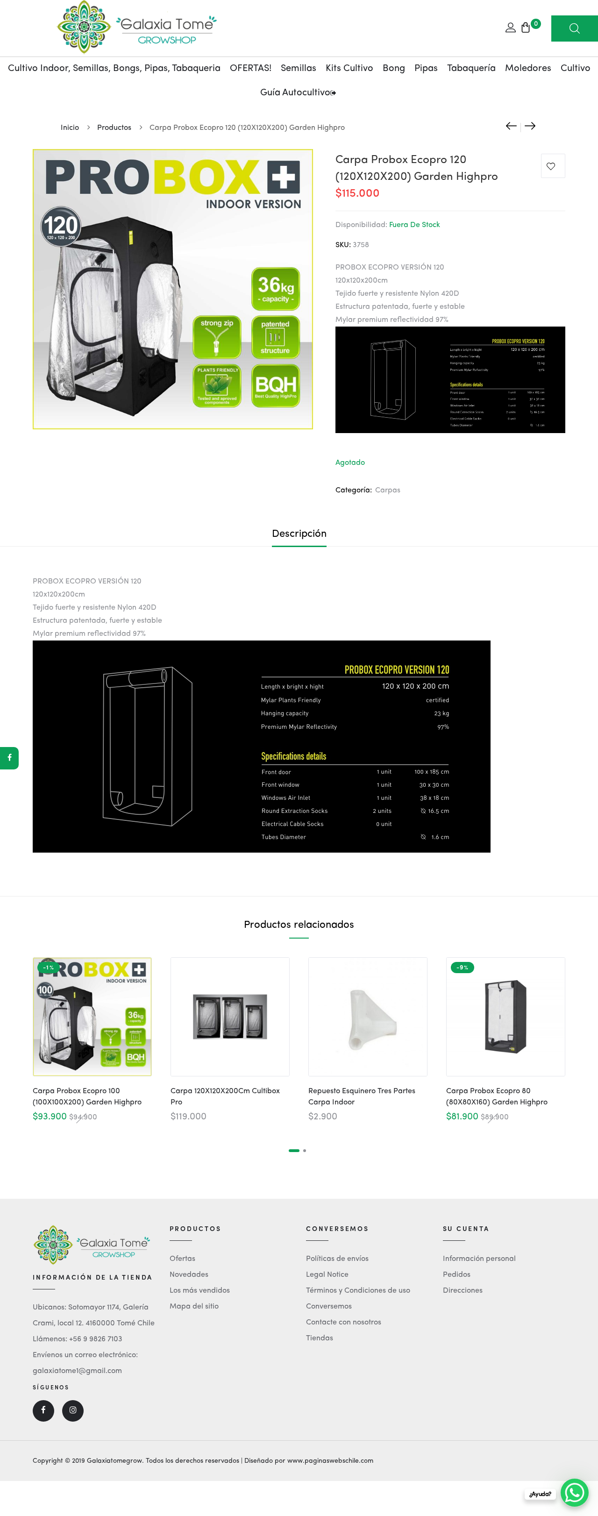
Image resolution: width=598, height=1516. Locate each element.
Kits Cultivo (349, 68)
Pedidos (456, 1275)
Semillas (298, 68)
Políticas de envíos (337, 1259)
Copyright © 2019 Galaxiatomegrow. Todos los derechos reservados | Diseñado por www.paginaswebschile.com (203, 1461)
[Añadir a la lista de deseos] (553, 168)
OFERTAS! (250, 68)
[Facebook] (9, 758)
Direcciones (463, 1291)
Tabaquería (471, 68)
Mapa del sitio (194, 1306)
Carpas (387, 490)
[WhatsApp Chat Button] (575, 1493)
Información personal (479, 1259)
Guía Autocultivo (295, 93)
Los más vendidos (200, 1291)
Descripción (299, 534)
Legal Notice (327, 1275)
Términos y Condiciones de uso (358, 1291)
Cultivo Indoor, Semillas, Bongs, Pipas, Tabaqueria (114, 68)
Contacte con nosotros (343, 1322)
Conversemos (329, 1306)
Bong (394, 68)
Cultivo (576, 68)
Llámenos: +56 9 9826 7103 (77, 1339)
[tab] (299, 534)
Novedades (189, 1275)
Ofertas (182, 1259)
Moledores (528, 68)
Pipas (426, 68)
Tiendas (319, 1338)
